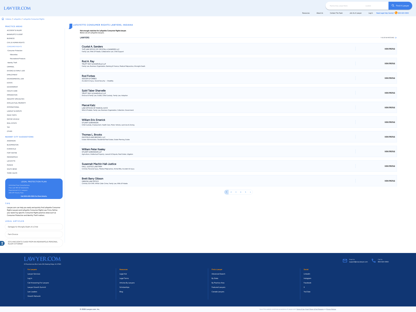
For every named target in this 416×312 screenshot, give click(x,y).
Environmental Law (15, 79)
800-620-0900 (383, 262)
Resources (306, 13)
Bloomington (12, 145)
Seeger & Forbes (89, 79)
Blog (121, 292)
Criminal (10, 67)
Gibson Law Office (90, 181)
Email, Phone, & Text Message (314, 309)
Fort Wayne (12, 153)
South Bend (12, 169)
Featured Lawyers (218, 287)
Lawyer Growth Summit (37, 287)
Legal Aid (123, 274)
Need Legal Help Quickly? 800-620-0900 (392, 13)
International (13, 107)
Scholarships (124, 287)
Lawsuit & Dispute (14, 111)
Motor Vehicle (13, 119)
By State (215, 278)
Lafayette (11, 161)
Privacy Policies (331, 309)
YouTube (307, 292)
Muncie (10, 165)
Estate (10, 83)
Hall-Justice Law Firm (92, 167)
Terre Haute (12, 173)
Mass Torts (12, 115)
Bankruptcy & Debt (15, 34)
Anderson (11, 141)
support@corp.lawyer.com (358, 262)
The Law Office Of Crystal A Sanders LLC (100, 49)
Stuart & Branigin (90, 123)
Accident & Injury (14, 30)
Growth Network (34, 296)
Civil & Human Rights (15, 43)
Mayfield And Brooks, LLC (93, 137)
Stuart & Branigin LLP (92, 152)
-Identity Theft (12, 63)
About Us (320, 13)
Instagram (307, 278)
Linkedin (307, 274)
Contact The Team (336, 13)
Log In (371, 13)
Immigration (12, 95)
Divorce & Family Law (16, 71)
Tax (8, 127)
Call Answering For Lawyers (38, 283)
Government (12, 87)
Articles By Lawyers (127, 283)
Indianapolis (12, 157)
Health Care (12, 91)
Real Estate (12, 123)
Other (9, 131)
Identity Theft (32, 215)
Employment (12, 75)
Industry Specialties (15, 99)
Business (11, 38)
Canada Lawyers (218, 292)
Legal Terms (124, 278)
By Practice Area (218, 283)
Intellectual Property (16, 103)
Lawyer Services (34, 274)
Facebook (307, 283)
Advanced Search (218, 274)
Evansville (11, 149)
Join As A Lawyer (356, 13)
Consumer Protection (15, 215)
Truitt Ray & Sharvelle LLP (94, 64)
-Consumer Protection (14, 51)
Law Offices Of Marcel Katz (95, 108)
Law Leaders (32, 292)
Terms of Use (301, 309)
